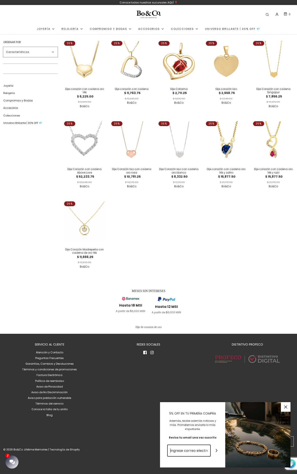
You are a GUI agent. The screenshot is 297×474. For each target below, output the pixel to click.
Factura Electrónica (49, 375)
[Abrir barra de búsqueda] (267, 14)
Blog (50, 415)
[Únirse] (217, 451)
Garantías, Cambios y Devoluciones (49, 364)
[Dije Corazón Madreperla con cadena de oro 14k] (84, 221)
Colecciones (11, 116)
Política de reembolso (49, 381)
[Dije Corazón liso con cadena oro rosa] (131, 141)
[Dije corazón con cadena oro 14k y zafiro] (226, 141)
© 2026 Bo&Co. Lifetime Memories (25, 449)
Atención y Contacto (49, 352)
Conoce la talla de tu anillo (50, 409)
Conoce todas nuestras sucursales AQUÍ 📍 (149, 2)
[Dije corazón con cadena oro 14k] (84, 61)
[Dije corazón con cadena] (131, 61)
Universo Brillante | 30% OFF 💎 (232, 29)
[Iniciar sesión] (277, 14)
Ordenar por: (12, 42)
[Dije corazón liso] (226, 61)
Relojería (9, 93)
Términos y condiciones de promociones (49, 369)
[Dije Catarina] (179, 61)
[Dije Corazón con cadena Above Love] (84, 141)
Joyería (8, 86)
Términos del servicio (49, 403)
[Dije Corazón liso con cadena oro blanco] (179, 141)
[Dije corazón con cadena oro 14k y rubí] (273, 141)
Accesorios (10, 108)
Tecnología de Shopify (65, 449)
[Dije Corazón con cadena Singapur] (273, 61)
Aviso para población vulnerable (49, 398)
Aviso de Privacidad (49, 386)
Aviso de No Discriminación (49, 392)
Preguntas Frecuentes (49, 358)
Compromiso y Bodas (18, 101)
